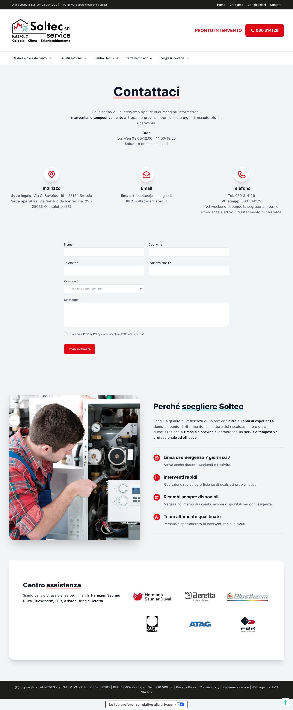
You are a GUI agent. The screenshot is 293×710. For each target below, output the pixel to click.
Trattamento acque (138, 58)
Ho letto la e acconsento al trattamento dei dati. (107, 334)
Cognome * (157, 244)
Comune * (71, 281)
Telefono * (71, 263)
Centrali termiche (106, 58)
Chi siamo (236, 4)
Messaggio (71, 299)
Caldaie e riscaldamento (30, 58)
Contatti (275, 4)
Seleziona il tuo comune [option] (85, 289)
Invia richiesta (79, 349)
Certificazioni (257, 4)
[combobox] (104, 288)
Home (221, 4)
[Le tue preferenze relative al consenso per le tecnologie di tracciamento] (285, 702)
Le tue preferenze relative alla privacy (141, 704)
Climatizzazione (70, 58)
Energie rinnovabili (171, 58)
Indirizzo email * (160, 263)
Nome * (69, 244)
